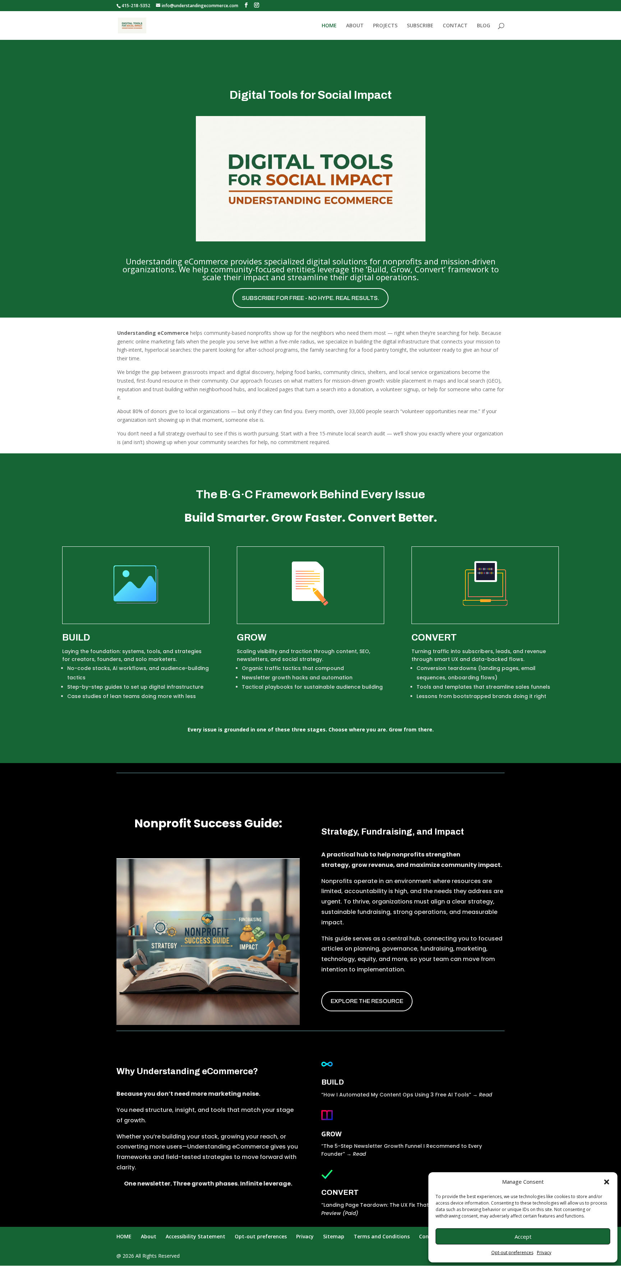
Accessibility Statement (195, 1236)
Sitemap (333, 1236)
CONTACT (455, 26)
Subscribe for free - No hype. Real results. (310, 298)
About (148, 1236)
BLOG (483, 26)
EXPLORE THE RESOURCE (367, 1001)
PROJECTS (385, 26)
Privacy (544, 1252)
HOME (329, 26)
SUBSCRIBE (420, 26)
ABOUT (355, 26)
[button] (606, 1182)
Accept (523, 1236)
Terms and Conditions (382, 1236)
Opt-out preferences (512, 1252)
